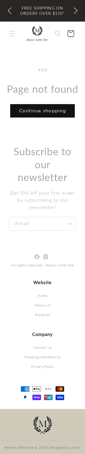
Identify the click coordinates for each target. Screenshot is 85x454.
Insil (76, 447)
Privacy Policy (42, 367)
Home (42, 296)
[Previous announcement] (10, 11)
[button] (11, 33)
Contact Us (42, 347)
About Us (43, 305)
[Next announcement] (76, 11)
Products (42, 315)
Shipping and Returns (42, 357)
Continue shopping (42, 110)
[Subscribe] (69, 224)
